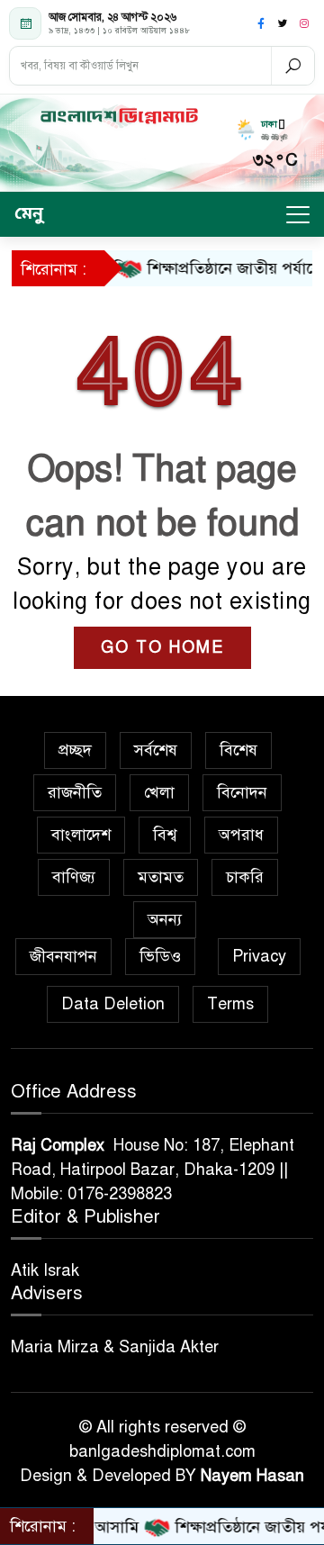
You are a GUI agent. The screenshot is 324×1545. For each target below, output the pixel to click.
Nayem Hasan (252, 1476)
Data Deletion (113, 1004)
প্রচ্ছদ (75, 750)
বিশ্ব (164, 835)
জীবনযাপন (63, 956)
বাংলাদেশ (81, 835)
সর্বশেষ (155, 750)
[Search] (292, 66)
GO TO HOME (162, 647)
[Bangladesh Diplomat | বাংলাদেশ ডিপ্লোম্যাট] (118, 116)
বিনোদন (242, 792)
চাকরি (245, 877)
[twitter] (282, 23)
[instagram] (304, 23)
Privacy (259, 956)
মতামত (161, 877)
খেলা (159, 792)
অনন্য (165, 919)
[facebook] (261, 23)
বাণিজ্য (73, 877)
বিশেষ (238, 750)
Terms (230, 1004)
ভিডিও (160, 956)
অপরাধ (241, 835)
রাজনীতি (75, 792)
